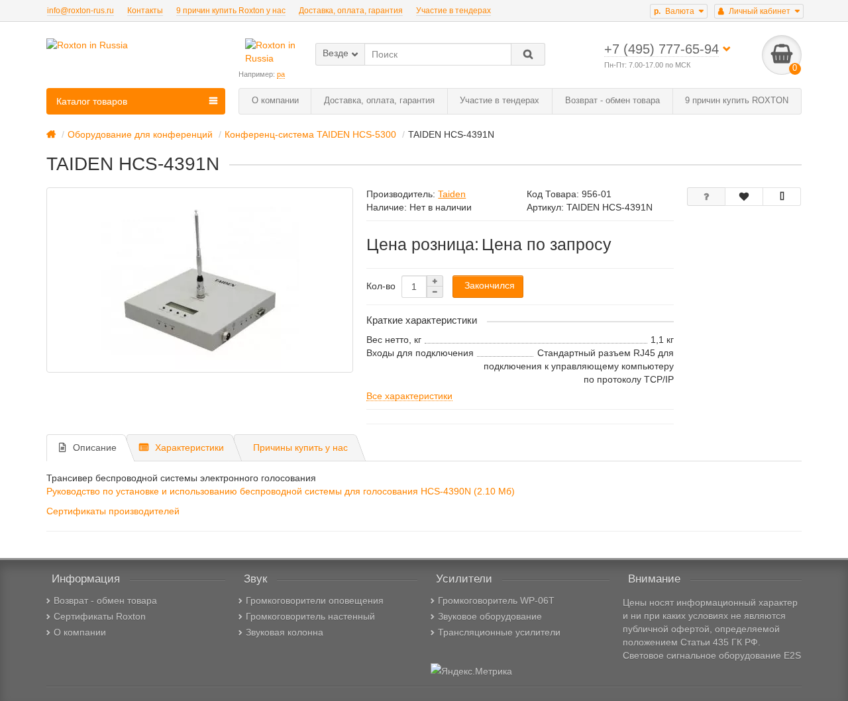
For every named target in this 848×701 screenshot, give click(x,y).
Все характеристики (409, 396)
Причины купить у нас (300, 447)
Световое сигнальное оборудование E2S (712, 655)
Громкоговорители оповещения (315, 600)
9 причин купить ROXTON (736, 100)
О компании (275, 100)
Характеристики (189, 447)
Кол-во (381, 286)
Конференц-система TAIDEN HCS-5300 (310, 134)
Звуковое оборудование (490, 616)
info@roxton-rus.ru (80, 10)
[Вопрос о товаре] (706, 196)
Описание (95, 447)
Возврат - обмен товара (612, 100)
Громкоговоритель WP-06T (496, 600)
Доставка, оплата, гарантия (351, 10)
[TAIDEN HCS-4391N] (199, 280)
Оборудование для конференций (140, 134)
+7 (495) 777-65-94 (661, 49)
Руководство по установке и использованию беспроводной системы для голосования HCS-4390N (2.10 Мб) (280, 491)
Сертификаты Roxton (100, 616)
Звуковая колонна (284, 632)
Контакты (145, 10)
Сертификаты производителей (113, 511)
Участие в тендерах (453, 10)
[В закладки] (744, 196)
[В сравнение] (782, 196)
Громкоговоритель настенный (310, 616)
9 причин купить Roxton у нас (231, 10)
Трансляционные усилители (499, 632)
